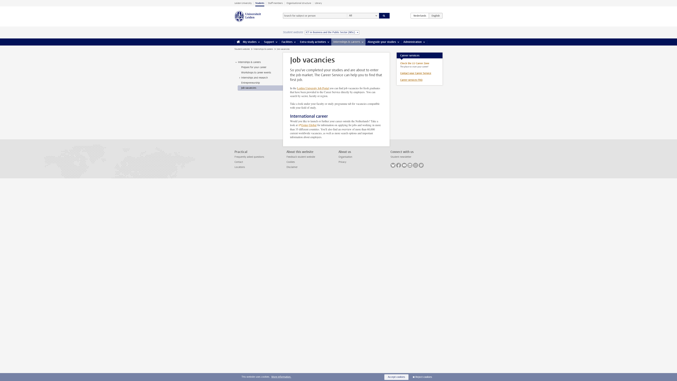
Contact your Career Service (415, 73)
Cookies (290, 162)
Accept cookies (396, 377)
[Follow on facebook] (398, 165)
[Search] (384, 16)
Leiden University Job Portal (313, 88)
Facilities (287, 42)
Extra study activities (313, 42)
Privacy (342, 162)
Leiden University (243, 3)
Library (318, 3)
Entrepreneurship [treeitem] (250, 82)
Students (259, 3)
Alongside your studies (382, 42)
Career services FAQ (411, 80)
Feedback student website (300, 157)
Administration (412, 42)
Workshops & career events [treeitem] (256, 72)
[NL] (420, 16)
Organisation (345, 157)
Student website (242, 49)
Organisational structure (298, 3)
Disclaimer (292, 167)
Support (269, 42)
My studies (250, 42)
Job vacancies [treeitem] (248, 88)
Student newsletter (401, 157)
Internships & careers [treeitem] (249, 62)
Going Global (308, 125)
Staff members (275, 3)
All (350, 15)
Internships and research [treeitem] (254, 77)
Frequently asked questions (249, 157)
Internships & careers (346, 42)
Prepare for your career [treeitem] (253, 67)
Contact (238, 162)
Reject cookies (423, 377)
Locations (239, 167)
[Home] (237, 42)
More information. (281, 377)
